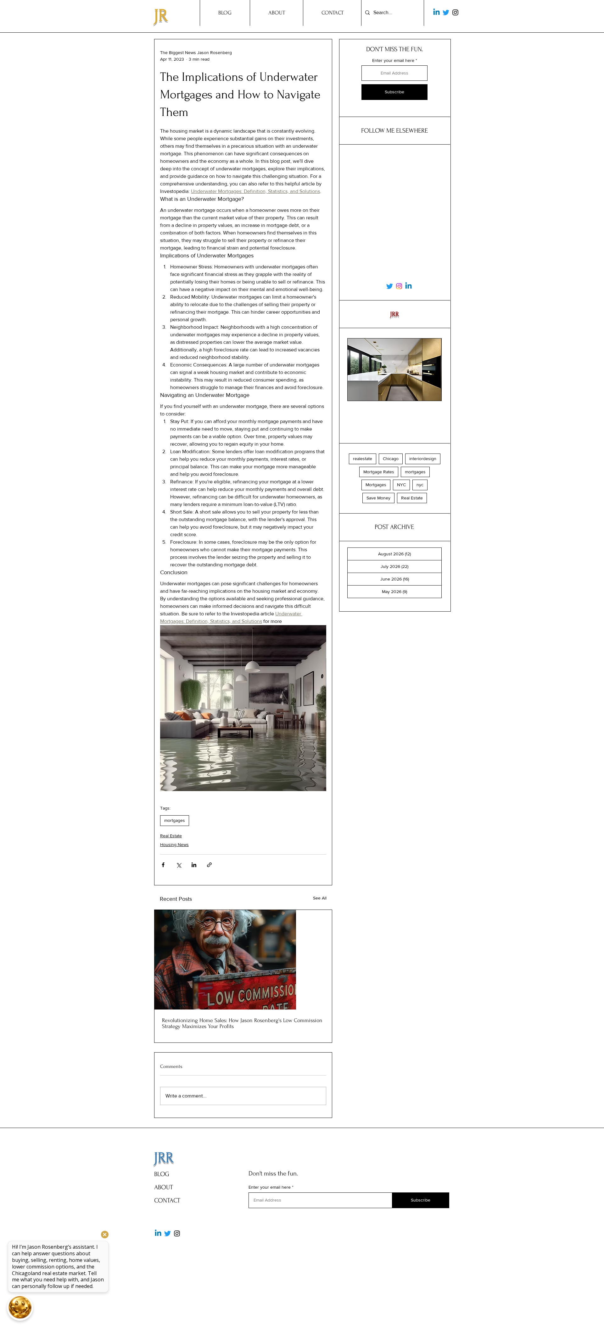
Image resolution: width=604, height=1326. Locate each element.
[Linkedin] (436, 12)
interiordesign (422, 458)
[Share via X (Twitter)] (179, 865)
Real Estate (171, 835)
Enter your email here (393, 60)
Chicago (391, 458)
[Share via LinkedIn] (194, 865)
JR (161, 15)
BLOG (161, 1174)
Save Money (378, 497)
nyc (420, 484)
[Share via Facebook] (163, 865)
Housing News (174, 844)
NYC (401, 484)
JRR (164, 1158)
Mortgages (376, 484)
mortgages (174, 820)
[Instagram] (455, 12)
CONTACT (167, 1200)
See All (320, 897)
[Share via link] (209, 865)
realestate (362, 458)
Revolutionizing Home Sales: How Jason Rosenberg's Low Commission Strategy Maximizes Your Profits (242, 1023)
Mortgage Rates (378, 471)
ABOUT (163, 1187)
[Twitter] (446, 12)
